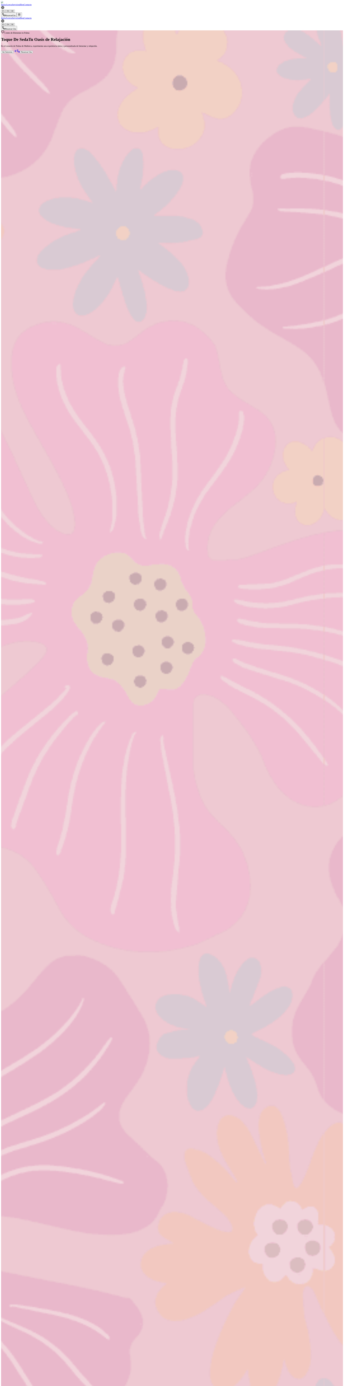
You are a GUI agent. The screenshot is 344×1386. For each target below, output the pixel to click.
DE (12, 11)
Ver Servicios (7, 52)
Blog (22, 4)
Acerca (9, 4)
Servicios (16, 4)
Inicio (3, 4)
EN (8, 11)
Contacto (28, 4)
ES (3, 11)
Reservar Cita (10, 29)
